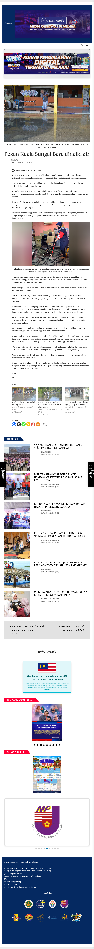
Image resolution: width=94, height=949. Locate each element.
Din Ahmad (14, 160)
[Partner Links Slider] (47, 822)
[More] (38, 424)
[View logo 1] (36, 848)
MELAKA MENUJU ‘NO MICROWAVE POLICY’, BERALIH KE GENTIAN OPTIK (61, 593)
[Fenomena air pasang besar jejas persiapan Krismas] (77, 394)
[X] (19, 424)
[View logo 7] (52, 848)
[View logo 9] (58, 848)
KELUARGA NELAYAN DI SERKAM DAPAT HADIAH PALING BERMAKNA (59, 505)
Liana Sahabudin (46, 452)
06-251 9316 (13, 884)
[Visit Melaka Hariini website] (47, 63)
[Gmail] (33, 424)
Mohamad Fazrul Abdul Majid (50, 484)
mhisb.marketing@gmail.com (23, 887)
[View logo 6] (50, 848)
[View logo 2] (39, 848)
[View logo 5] (47, 848)
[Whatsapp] (23, 424)
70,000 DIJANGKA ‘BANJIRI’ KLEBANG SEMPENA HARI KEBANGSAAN (58, 447)
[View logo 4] (44, 848)
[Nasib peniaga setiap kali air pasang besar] (24, 394)
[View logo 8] (55, 848)
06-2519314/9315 (15, 882)
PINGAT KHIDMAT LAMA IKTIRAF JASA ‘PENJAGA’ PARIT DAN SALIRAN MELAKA (59, 535)
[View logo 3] (41, 848)
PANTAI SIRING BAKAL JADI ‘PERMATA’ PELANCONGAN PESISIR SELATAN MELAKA (61, 564)
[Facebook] (14, 424)
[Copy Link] (28, 424)
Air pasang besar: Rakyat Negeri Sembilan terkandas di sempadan (49, 404)
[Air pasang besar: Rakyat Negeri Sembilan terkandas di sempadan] (50, 394)
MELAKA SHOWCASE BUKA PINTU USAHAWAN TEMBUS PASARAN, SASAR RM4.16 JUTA (58, 477)
